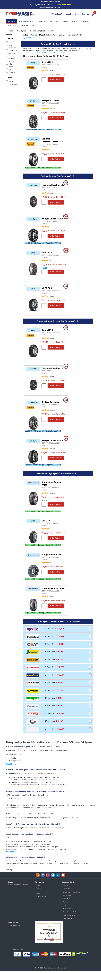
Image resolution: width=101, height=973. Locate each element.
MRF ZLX (46, 521)
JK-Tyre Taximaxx (50, 100)
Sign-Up (85, 14)
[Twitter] (53, 875)
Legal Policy (66, 885)
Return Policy (67, 895)
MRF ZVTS (47, 252)
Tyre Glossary (67, 908)
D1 (36, 52)
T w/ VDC (65, 52)
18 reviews (52, 227)
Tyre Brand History (41, 896)
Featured (38, 888)
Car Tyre (44, 67)
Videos (38, 893)
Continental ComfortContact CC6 (52, 140)
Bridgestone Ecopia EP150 (51, 483)
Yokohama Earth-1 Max (53, 588)
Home (10, 31)
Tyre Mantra (85, 21)
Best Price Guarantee (69, 915)
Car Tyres (11, 21)
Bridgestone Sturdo (51, 554)
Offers (74, 21)
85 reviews (52, 493)
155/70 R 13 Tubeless (49, 187)
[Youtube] (63, 875)
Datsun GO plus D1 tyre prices (43, 31)
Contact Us (66, 898)
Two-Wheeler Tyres (26, 21)
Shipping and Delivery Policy (72, 892)
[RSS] (38, 875)
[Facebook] (43, 875)
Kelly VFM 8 (47, 62)
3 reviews (52, 70)
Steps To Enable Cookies (70, 912)
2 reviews (52, 193)
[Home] (19, 14)
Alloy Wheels (41, 21)
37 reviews (52, 562)
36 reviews (52, 108)
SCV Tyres (54, 21)
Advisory (38, 885)
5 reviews (52, 596)
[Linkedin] (58, 875)
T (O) (44, 52)
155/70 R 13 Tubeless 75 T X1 (52, 255)
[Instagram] (48, 875)
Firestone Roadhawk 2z (53, 185)
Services (65, 21)
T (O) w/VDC (53, 52)
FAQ (64, 905)
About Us (65, 902)
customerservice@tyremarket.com (18, 884)
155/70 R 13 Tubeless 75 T (51, 65)
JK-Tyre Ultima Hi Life (52, 219)
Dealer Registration (14, 925)
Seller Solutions (27, 25)
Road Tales (12, 25)
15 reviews (52, 529)
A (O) (28, 52)
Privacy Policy (67, 888)
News (37, 891)
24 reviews (52, 150)
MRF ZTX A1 (47, 288)
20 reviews (52, 260)
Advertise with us (68, 918)
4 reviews (52, 296)
